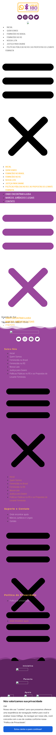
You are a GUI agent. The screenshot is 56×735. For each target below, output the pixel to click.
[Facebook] (30, 17)
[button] (28, 108)
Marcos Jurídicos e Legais (19, 197)
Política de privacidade (19, 600)
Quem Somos (12, 30)
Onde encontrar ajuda (18, 194)
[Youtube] (19, 17)
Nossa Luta (12, 40)
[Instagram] (25, 17)
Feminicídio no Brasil (16, 34)
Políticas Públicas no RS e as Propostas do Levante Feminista (28, 375)
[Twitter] (36, 17)
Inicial (10, 27)
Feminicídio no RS (14, 37)
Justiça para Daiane (16, 44)
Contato (10, 201)
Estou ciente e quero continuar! (28, 729)
